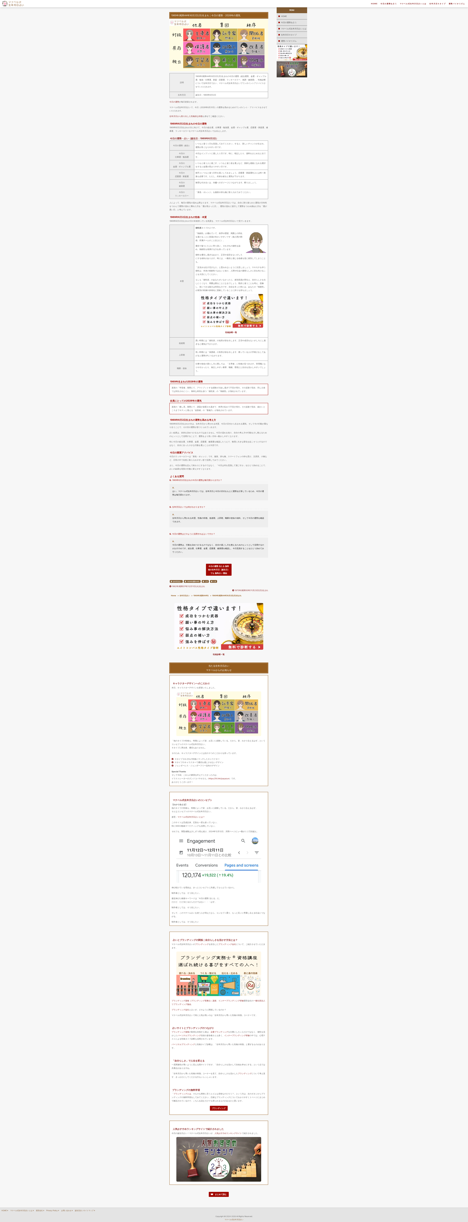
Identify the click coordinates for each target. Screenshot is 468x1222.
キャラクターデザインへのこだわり (191, 683)
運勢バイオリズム (457, 4)
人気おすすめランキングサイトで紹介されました (198, 1128)
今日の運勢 (174, 102)
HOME (374, 4)
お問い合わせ (66, 1210)
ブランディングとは (182, 1093)
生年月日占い (177, 581)
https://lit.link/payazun (219, 778)
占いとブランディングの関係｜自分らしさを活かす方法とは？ (205, 939)
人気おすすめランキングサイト (228, 1133)
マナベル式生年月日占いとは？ (191, 817)
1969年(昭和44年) (193, 581)
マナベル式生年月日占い (234, 1219)
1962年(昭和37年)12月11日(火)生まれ (188, 586)
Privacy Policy (52, 1210)
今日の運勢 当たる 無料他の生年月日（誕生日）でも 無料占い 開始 (218, 569)
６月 (214, 581)
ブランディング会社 (227, 944)
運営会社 (39, 1210)
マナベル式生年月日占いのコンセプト (192, 800)
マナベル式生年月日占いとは (413, 4)
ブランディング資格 (180, 1032)
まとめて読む (220, 1194)
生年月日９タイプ (437, 4)
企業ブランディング (219, 1032)
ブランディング (202, 944)
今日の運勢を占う (388, 4)
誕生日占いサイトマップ (84, 1210)
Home (173, 595)
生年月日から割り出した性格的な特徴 (186, 116)
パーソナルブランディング (189, 1035)
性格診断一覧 (231, 332)
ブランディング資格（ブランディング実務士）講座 (194, 1000)
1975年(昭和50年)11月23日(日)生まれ (251, 590)
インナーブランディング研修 (231, 1000)
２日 (206, 581)
